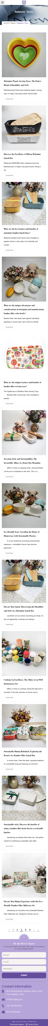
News (13, 23)
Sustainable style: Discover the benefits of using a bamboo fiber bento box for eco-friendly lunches (23, 828)
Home (6, 23)
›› (38, 929)
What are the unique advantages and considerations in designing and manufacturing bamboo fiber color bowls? (24, 309)
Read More (9, 99)
